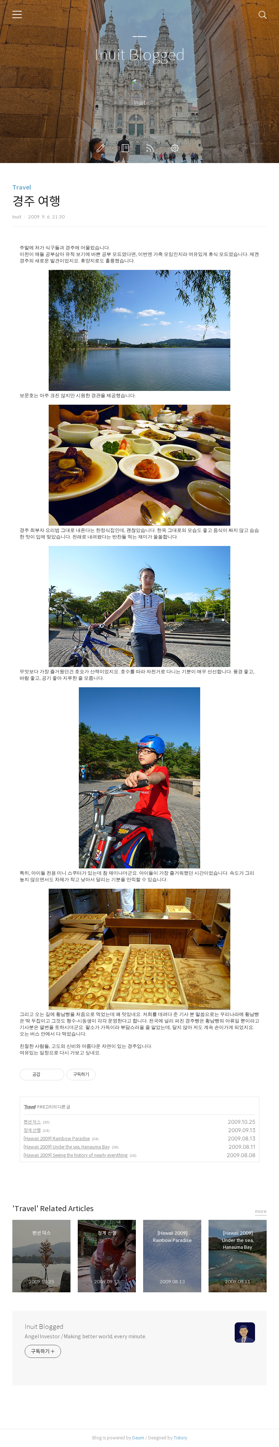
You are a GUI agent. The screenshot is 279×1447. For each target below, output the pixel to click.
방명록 (127, 148)
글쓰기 (102, 148)
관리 (176, 148)
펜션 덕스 (32, 1122)
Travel (21, 187)
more (261, 1211)
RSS (151, 148)
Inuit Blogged (139, 55)
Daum (138, 1437)
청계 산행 (32, 1130)
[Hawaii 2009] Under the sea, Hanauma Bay (67, 1147)
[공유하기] (47, 1074)
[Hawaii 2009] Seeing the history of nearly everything (76, 1155)
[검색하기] (262, 14)
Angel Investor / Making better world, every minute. (85, 1336)
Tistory (180, 1437)
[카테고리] (17, 14)
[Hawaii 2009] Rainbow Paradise (57, 1138)
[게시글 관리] (56, 1074)
